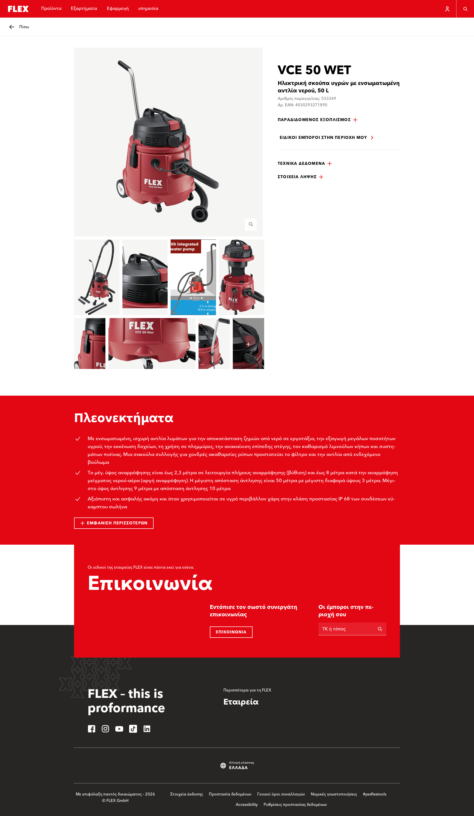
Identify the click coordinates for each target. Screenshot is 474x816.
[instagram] (105, 729)
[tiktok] (133, 729)
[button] (318, 120)
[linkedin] (147, 729)
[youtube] (119, 729)
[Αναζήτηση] (465, 9)
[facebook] (92, 729)
